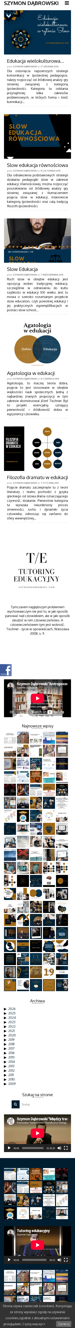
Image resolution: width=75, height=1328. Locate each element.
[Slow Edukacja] (37, 240)
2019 (11, 1040)
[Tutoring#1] (36, 933)
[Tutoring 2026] (23, 751)
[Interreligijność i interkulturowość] (62, 829)
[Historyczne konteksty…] (62, 751)
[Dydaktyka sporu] (49, 959)
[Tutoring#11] (62, 894)
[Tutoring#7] (10, 920)
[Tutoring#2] (23, 933)
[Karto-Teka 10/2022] (49, 855)
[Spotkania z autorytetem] (62, 790)
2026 (12, 1009)
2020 (12, 1035)
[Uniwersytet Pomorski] (23, 764)
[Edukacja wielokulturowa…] (37, 32)
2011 (11, 1075)
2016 (11, 1053)
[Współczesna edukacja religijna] (49, 985)
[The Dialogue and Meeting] (36, 894)
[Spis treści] (62, 855)
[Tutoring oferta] (23, 894)
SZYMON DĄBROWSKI (31, 3)
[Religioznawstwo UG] (36, 738)
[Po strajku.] (62, 972)
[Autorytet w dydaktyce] (49, 803)
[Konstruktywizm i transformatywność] (62, 946)
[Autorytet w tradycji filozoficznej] (36, 803)
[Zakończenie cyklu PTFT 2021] (23, 881)
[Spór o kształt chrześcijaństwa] (62, 881)
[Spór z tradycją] (23, 972)
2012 (11, 1070)
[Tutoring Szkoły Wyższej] (10, 777)
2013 (11, 1066)
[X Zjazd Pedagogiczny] (10, 972)
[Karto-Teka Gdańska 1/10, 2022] (23, 842)
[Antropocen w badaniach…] (36, 777)
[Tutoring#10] (23, 907)
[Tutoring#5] (49, 920)
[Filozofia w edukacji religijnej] (23, 920)
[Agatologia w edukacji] (37, 344)
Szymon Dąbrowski (25, 66)
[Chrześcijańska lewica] (62, 959)
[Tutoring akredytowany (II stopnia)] (49, 816)
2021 (11, 1031)
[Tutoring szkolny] (62, 842)
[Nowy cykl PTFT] (23, 855)
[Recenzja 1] (23, 868)
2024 (12, 1018)
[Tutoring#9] (36, 907)
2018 (11, 1044)
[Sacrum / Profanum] (23, 946)
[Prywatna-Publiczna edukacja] (62, 933)
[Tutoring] (49, 972)
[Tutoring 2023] (49, 842)
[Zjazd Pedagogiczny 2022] (36, 855)
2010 (11, 1079)
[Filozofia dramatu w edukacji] (37, 448)
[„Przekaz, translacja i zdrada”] (10, 842)
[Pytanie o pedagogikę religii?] (49, 764)
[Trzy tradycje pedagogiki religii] (49, 829)
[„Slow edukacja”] (62, 985)
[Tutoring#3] (10, 933)
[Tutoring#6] (36, 920)
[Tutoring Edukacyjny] (36, 959)
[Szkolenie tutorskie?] (10, 829)
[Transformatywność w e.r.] (10, 894)
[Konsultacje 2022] (10, 881)
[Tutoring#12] (49, 894)
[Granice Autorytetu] (62, 803)
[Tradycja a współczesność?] (36, 881)
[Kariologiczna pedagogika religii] (49, 751)
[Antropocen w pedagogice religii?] (36, 842)
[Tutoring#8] (49, 907)
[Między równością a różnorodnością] (62, 907)
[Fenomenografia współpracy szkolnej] (23, 777)
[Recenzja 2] (10, 868)
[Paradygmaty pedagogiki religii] (49, 790)
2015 (11, 1057)
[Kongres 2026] (10, 751)
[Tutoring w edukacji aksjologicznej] (23, 829)
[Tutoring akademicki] (36, 790)
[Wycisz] (59, 1148)
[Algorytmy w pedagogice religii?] (10, 738)
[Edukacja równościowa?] (49, 946)
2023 (11, 1022)
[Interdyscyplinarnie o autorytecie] (10, 803)
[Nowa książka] (36, 868)
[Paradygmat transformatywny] (23, 959)
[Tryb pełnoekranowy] (66, 1148)
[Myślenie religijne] (49, 881)
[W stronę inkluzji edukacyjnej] (10, 855)
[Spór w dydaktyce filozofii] (36, 985)
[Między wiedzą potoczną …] (23, 985)
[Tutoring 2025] (62, 777)
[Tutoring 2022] (62, 868)
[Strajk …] (10, 985)
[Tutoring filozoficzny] (36, 972)
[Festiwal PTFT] (49, 738)
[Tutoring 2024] (36, 816)
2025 (12, 1013)
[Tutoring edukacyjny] (49, 933)
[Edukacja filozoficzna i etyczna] (10, 959)
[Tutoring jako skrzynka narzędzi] (49, 777)
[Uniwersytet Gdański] (10, 764)
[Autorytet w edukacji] (10, 816)
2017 (11, 1048)
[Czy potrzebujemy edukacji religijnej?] (36, 829)
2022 (12, 1026)
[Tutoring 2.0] (23, 790)
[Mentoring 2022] (49, 868)
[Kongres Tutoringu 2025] (62, 764)
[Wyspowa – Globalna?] (10, 946)
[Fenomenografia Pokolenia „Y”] (36, 764)
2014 (11, 1062)
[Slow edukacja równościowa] (37, 136)
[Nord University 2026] (23, 738)
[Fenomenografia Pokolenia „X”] (36, 751)
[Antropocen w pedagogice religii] (23, 816)
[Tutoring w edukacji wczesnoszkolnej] (62, 816)
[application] (37, 1133)
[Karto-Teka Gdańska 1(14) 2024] (10, 790)
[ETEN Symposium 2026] (62, 738)
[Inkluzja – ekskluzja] (36, 946)
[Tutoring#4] (62, 920)
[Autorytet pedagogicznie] (23, 803)
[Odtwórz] (9, 1148)
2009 (12, 1084)
